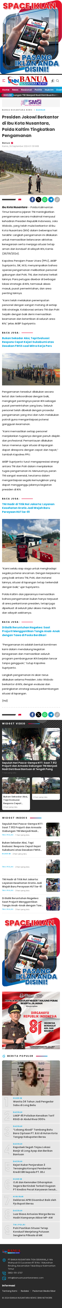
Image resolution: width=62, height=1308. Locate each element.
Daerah (40, 110)
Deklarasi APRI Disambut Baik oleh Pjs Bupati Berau (34, 1201)
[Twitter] (38, 199)
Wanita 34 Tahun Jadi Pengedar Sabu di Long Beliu (33, 1103)
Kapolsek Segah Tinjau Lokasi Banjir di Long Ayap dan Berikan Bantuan (33, 1150)
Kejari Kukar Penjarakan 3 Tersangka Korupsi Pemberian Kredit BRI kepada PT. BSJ (32, 1168)
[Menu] (3, 80)
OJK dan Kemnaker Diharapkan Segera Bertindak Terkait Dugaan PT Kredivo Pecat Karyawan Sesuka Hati (35, 1188)
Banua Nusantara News (17, 110)
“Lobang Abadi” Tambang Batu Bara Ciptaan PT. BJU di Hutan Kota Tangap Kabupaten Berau (35, 1133)
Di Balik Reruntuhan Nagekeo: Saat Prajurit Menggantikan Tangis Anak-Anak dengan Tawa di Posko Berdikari (31, 631)
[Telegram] (51, 199)
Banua (6, 143)
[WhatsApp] (45, 199)
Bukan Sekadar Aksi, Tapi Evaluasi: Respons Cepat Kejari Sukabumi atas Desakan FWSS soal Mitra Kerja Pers (28, 342)
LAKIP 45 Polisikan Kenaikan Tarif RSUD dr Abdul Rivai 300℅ (33, 1117)
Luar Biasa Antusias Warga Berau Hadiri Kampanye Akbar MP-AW (34, 1215)
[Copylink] (57, 199)
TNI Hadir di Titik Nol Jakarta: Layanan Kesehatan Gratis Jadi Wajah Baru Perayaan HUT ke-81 (28, 508)
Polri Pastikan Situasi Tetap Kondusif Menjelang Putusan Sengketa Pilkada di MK (31, 1231)
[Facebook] (32, 199)
